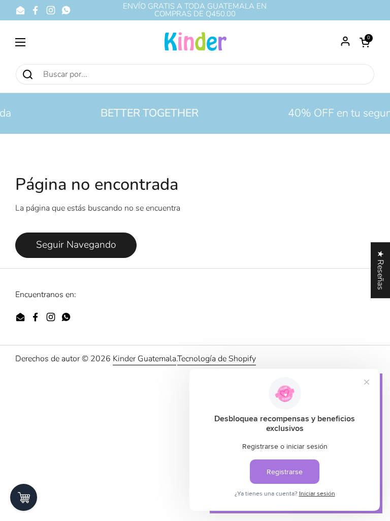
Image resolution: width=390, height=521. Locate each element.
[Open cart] (23, 497)
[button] (364, 42)
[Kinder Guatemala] (195, 42)
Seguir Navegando (76, 244)
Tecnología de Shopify (216, 358)
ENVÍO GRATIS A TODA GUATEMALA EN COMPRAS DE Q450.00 (195, 10)
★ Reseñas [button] (380, 270)
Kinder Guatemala (144, 358)
